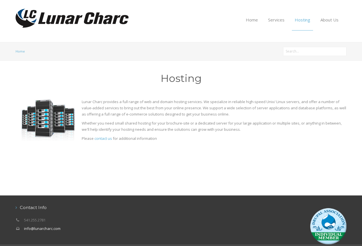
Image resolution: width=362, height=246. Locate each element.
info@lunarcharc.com (42, 228)
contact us (103, 138)
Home (252, 20)
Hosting (302, 20)
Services (276, 20)
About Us (329, 20)
